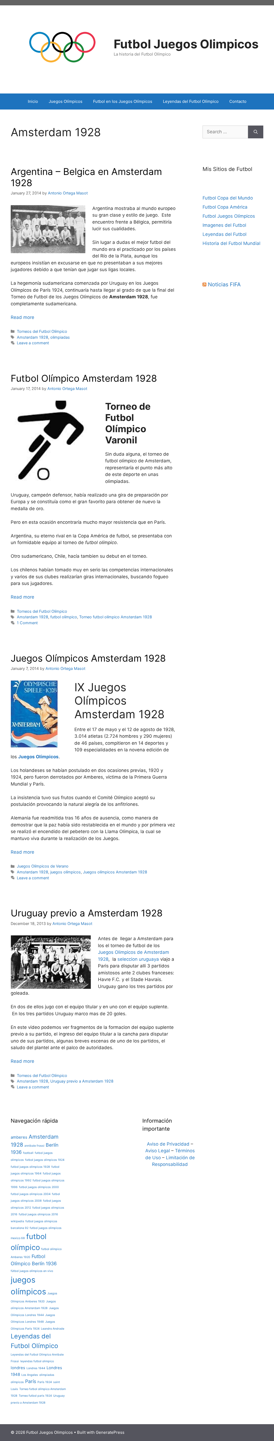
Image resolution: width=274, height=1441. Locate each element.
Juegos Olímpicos (65, 101)
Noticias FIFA (224, 284)
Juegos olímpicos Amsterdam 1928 (115, 872)
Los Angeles (29, 1375)
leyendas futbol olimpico (37, 1361)
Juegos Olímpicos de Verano (42, 866)
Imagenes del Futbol (224, 225)
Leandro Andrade (52, 1328)
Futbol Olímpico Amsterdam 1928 (84, 378)
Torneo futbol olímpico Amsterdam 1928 (115, 617)
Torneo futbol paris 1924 (35, 1395)
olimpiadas (60, 337)
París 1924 (44, 1382)
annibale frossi (34, 1145)
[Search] (255, 132)
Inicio (33, 101)
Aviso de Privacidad (168, 1144)
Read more (22, 317)
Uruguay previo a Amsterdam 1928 (87, 913)
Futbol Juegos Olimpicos (186, 44)
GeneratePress (110, 1432)
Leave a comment (33, 343)
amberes (19, 1137)
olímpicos (17, 1382)
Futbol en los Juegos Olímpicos (122, 101)
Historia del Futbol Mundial (231, 243)
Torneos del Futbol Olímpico (42, 331)
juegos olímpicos (65, 872)
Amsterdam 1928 (32, 337)
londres (18, 1367)
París (30, 1381)
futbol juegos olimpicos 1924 (44, 1160)
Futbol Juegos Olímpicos (229, 216)
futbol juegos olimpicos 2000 (39, 1187)
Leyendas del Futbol (224, 234)
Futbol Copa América (225, 207)
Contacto (237, 101)
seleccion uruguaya (138, 959)
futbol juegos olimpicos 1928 (30, 1167)
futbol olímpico (63, 617)
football (28, 1153)
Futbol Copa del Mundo (228, 198)
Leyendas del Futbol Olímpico (191, 101)
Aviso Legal (157, 1150)
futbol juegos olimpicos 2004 (31, 1194)
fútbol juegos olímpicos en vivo (32, 1271)
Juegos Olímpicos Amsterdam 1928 (88, 658)
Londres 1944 (35, 1368)
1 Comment (27, 622)
